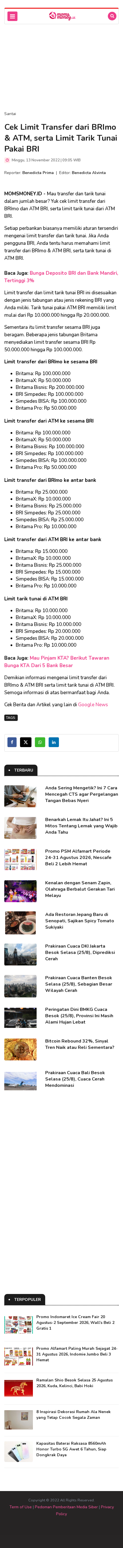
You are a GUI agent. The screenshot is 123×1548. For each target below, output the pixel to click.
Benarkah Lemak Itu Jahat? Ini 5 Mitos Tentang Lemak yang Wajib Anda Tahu (81, 825)
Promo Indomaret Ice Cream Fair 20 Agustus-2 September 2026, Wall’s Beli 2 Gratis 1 (75, 1322)
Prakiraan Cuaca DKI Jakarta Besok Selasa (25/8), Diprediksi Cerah (80, 952)
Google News (93, 704)
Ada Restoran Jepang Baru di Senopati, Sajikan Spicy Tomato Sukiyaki (79, 920)
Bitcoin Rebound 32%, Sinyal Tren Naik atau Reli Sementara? (79, 1044)
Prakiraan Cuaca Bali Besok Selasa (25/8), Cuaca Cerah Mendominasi (75, 1079)
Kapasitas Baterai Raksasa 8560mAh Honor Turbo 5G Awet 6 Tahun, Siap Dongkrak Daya (71, 1449)
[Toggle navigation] (12, 16)
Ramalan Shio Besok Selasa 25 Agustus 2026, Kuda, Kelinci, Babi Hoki (74, 1383)
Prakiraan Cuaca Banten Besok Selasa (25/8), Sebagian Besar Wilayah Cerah (78, 984)
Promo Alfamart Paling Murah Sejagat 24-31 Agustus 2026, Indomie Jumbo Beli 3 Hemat (77, 1354)
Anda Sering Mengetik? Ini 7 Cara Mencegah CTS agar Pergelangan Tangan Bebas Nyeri (81, 794)
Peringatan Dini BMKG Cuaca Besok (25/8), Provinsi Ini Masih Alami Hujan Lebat (79, 1015)
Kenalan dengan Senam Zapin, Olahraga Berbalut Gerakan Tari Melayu (80, 889)
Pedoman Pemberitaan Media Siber (66, 1507)
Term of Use (20, 1507)
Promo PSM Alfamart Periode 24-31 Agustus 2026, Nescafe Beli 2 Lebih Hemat (78, 857)
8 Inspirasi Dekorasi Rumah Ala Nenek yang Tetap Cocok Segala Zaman (73, 1414)
